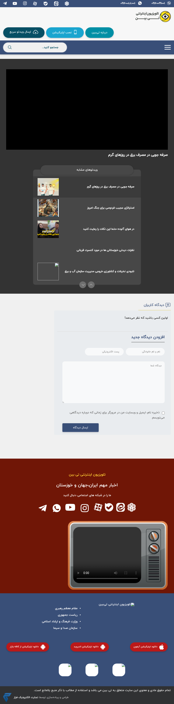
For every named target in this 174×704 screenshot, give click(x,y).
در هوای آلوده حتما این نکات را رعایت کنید (108, 229)
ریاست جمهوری (67, 615)
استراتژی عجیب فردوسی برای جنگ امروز (110, 208)
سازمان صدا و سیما (65, 628)
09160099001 (158, 3)
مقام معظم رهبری (66, 608)
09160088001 (128, 3)
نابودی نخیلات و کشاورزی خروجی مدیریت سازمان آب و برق (99, 271)
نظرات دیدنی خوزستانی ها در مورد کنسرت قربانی (105, 250)
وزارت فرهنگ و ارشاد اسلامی (59, 622)
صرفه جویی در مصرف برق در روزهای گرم (110, 187)
